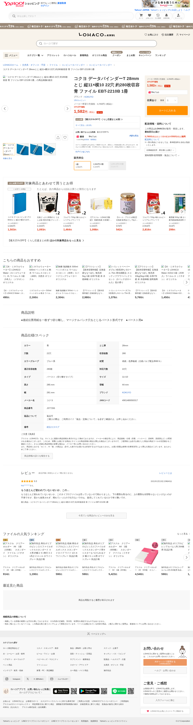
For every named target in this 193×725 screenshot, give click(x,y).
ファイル (53, 65)
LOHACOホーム (10, 65)
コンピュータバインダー (73, 65)
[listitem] (20, 648)
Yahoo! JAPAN (141, 10)
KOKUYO (126, 392)
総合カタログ (53, 427)
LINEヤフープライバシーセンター (65, 721)
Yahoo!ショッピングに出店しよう (166, 10)
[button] (172, 100)
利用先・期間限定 (90, 139)
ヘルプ (187, 10)
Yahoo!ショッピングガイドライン (113, 721)
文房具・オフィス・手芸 (33, 65)
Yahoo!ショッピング (11, 721)
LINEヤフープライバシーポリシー (35, 721)
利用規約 (84, 721)
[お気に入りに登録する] (65, 137)
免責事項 (94, 721)
